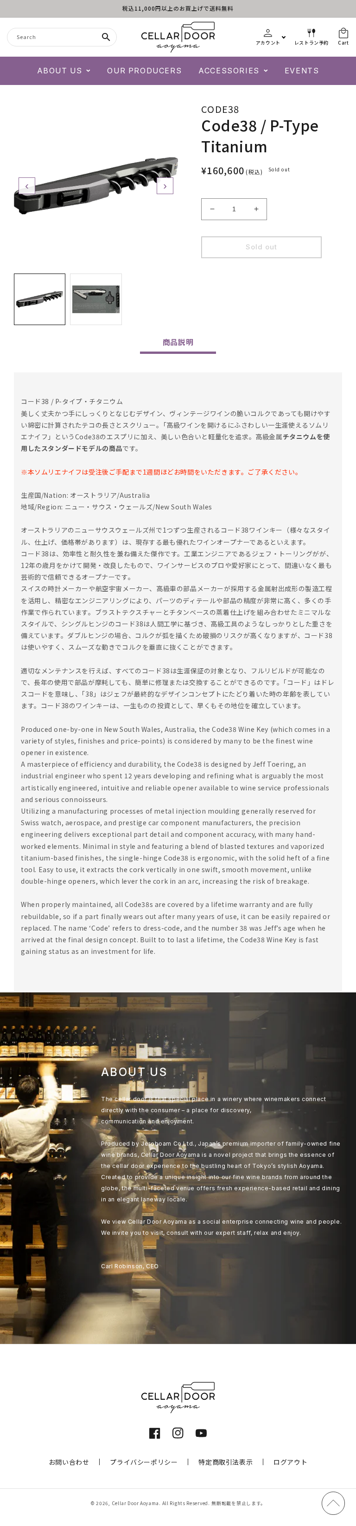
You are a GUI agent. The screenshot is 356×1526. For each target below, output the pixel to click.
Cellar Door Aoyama (135, 1503)
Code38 (220, 109)
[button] (64, 71)
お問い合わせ (69, 1462)
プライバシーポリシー (144, 1462)
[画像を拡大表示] (96, 186)
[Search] (106, 37)
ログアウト (290, 1462)
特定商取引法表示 (225, 1462)
